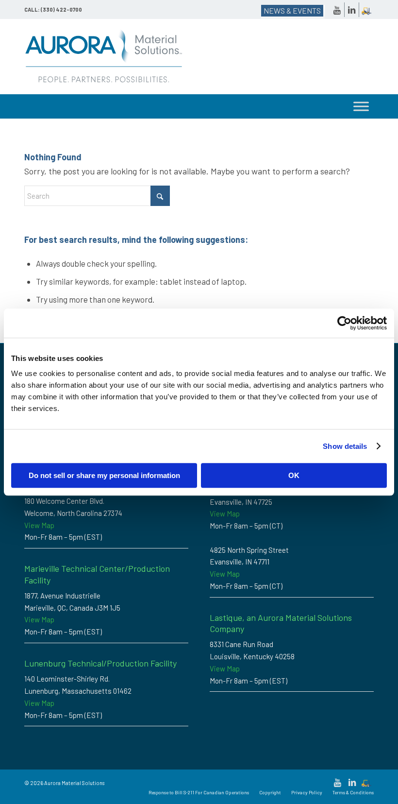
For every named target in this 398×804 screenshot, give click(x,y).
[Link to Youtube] (337, 9)
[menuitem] (199, 792)
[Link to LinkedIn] (352, 9)
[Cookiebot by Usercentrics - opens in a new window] (344, 323)
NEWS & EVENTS (292, 10)
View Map (39, 525)
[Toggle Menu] (361, 106)
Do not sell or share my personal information (104, 475)
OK (293, 475)
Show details (345, 446)
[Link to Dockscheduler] (366, 9)
